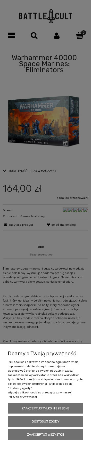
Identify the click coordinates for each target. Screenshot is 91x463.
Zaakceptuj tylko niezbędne (46, 408)
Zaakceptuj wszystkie (45, 434)
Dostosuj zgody (45, 421)
